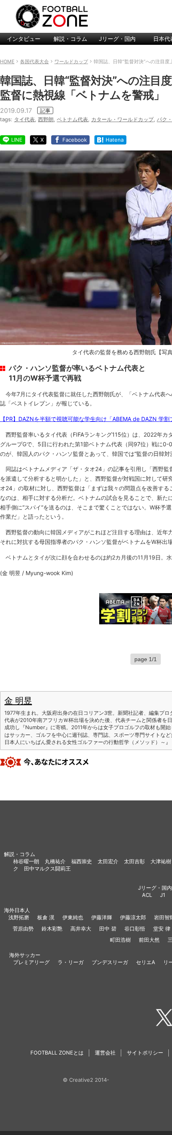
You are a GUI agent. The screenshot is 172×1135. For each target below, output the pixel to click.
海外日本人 (17, 910)
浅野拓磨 (18, 917)
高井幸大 (80, 928)
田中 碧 (107, 928)
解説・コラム (70, 38)
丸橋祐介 (55, 861)
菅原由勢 (23, 928)
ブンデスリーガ (110, 962)
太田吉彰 (134, 861)
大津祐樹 (160, 861)
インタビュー (23, 38)
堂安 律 (161, 928)
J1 (162, 895)
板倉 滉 (45, 917)
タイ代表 (24, 119)
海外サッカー (24, 955)
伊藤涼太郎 (133, 917)
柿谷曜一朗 (26, 861)
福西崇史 (81, 861)
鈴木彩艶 (52, 928)
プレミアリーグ (31, 962)
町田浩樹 (120, 939)
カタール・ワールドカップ (122, 119)
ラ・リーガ (71, 962)
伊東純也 (72, 917)
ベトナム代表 (72, 119)
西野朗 (46, 119)
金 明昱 (18, 701)
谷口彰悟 (134, 928)
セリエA (145, 962)
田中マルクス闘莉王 (47, 868)
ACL (147, 895)
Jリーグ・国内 (117, 38)
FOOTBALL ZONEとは (57, 1052)
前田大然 (149, 939)
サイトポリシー (145, 1052)
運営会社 (105, 1052)
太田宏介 (108, 861)
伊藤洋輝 (101, 917)
